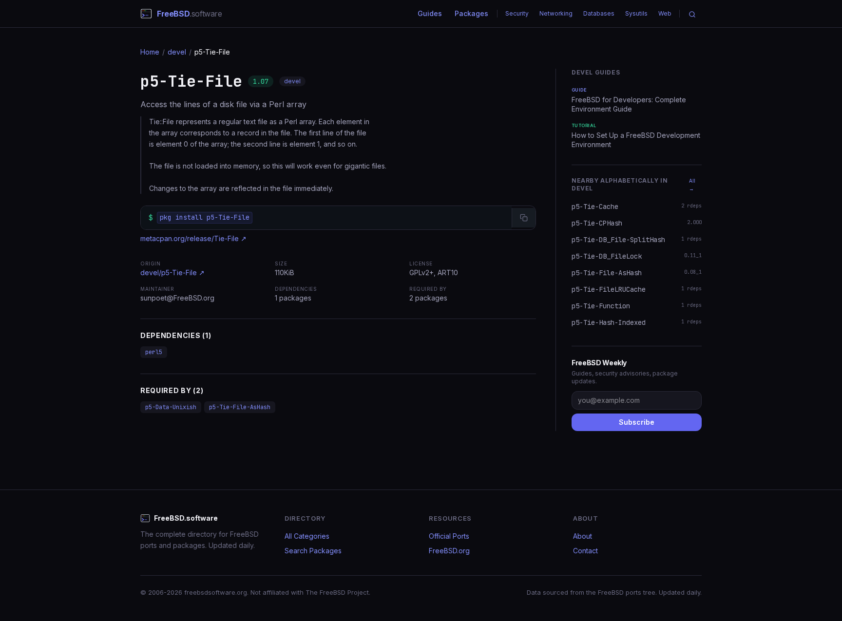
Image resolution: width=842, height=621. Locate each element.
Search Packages (313, 550)
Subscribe (636, 422)
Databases (598, 13)
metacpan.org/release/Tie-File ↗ (193, 238)
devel (177, 52)
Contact (585, 550)
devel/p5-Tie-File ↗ (172, 272)
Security (517, 13)
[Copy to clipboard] (524, 217)
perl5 (153, 352)
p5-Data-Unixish (170, 407)
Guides (430, 13)
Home (149, 52)
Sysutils (636, 13)
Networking (556, 13)
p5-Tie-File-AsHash (239, 407)
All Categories (307, 536)
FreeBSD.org (449, 550)
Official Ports (449, 536)
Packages (471, 13)
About (582, 536)
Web (664, 13)
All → (692, 184)
